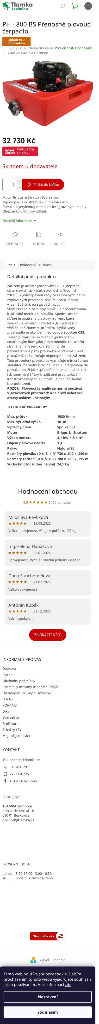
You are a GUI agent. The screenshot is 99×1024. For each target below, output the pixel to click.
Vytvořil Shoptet (52, 960)
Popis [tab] (10, 265)
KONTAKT (10, 705)
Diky (5, 711)
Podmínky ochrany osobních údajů (30, 686)
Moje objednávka (16, 735)
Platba (7, 674)
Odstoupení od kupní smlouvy (26, 693)
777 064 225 (19, 774)
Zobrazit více (47, 635)
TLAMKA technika (23, 781)
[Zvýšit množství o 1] (19, 182)
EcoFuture (10, 723)
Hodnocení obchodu (48, 491)
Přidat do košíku (46, 184)
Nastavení (48, 996)
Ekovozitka (10, 717)
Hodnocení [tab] (27, 265)
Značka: (28, 53)
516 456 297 (19, 767)
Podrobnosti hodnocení (73, 48)
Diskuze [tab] (45, 265)
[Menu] (88, 6)
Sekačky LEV (11, 729)
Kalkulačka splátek (25, 151)
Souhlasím (47, 1012)
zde (68, 984)
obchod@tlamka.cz (25, 759)
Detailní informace (17, 220)
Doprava (9, 668)
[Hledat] (63, 6)
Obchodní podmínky (18, 680)
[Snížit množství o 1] (19, 187)
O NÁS (7, 699)
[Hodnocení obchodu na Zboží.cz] (48, 936)
